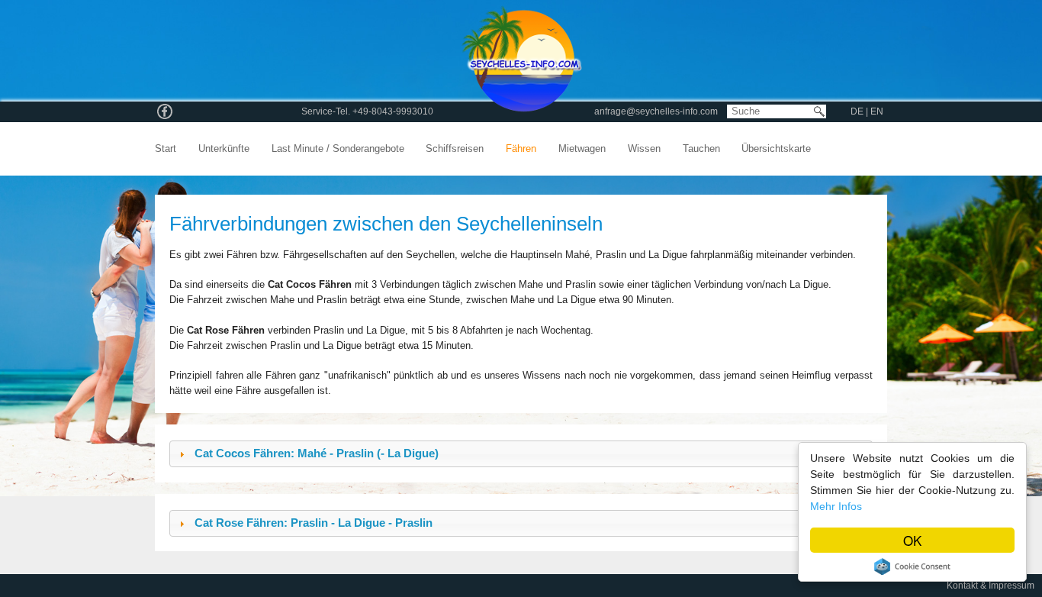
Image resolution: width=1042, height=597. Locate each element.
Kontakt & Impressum (990, 585)
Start (165, 149)
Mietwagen (582, 149)
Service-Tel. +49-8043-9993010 (367, 111)
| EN (874, 111)
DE (858, 111)
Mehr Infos (836, 506)
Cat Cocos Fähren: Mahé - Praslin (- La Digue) (317, 453)
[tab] (521, 453)
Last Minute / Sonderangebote (338, 149)
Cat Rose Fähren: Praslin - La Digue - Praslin (314, 523)
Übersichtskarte (776, 149)
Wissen (644, 149)
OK (912, 540)
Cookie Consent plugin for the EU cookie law (912, 566)
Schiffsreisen (455, 149)
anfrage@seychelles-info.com (656, 111)
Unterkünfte (223, 149)
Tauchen (701, 149)
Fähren (521, 149)
